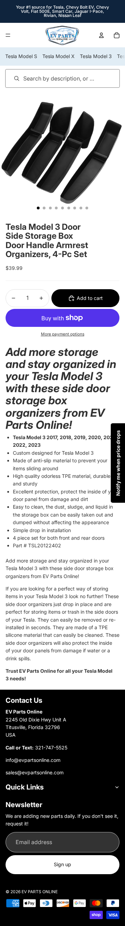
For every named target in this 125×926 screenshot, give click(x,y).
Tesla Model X (58, 56)
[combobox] (52, 78)
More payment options (62, 334)
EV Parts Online (40, 891)
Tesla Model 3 (96, 56)
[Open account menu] (101, 35)
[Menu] (8, 35)
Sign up (62, 864)
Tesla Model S (21, 56)
